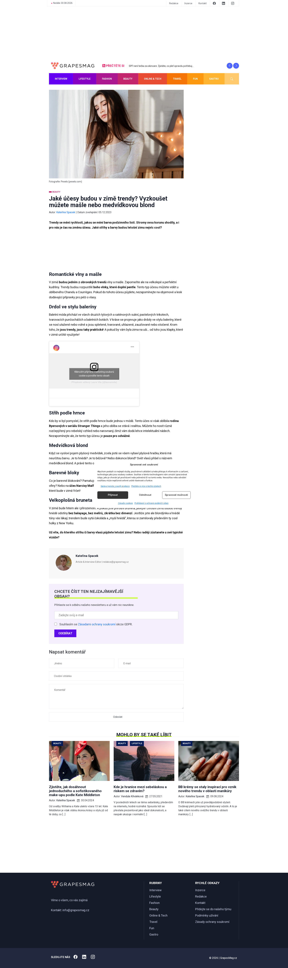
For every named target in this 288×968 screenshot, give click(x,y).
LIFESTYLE (84, 78)
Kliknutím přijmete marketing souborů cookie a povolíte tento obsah (94, 373)
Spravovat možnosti (176, 495)
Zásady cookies (125, 503)
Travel (153, 922)
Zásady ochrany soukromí (212, 922)
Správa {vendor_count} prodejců (115, 486)
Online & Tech (158, 915)
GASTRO (214, 78)
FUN (195, 78)
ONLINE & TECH (152, 78)
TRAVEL (177, 78)
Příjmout (113, 495)
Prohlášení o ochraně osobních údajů (151, 503)
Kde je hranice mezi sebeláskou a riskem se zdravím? (140, 789)
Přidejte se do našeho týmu (213, 909)
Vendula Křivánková (132, 796)
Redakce (173, 3)
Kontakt (202, 3)
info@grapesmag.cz (75, 910)
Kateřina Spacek (65, 212)
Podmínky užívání (206, 915)
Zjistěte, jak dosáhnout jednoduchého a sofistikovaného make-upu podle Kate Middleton (75, 791)
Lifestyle (155, 896)
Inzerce (188, 3)
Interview (155, 890)
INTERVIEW (61, 78)
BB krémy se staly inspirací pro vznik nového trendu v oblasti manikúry (207, 789)
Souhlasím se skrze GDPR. (95, 624)
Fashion (154, 903)
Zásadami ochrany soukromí (97, 624)
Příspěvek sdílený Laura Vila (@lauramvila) (94, 382)
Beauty (153, 909)
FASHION (107, 78)
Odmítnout (145, 495)
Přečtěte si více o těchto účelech (146, 486)
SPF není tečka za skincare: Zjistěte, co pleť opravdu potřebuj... (161, 66)
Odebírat (65, 633)
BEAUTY (127, 78)
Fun (151, 928)
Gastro (153, 934)
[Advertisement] (144, 33)
